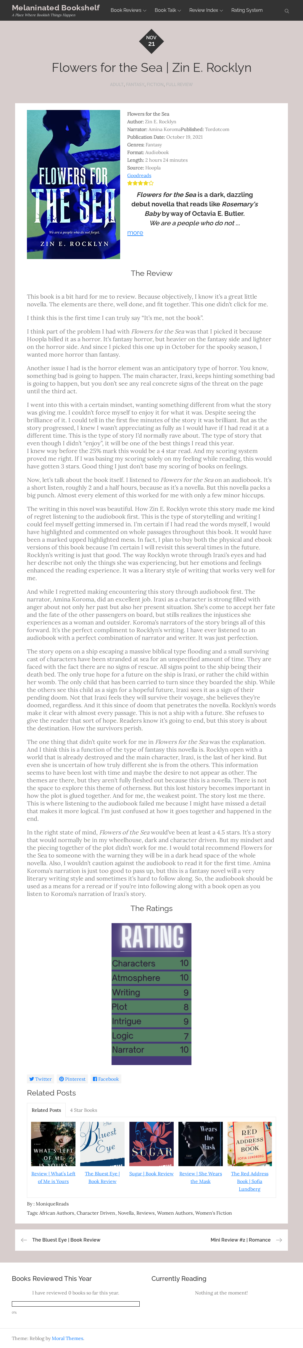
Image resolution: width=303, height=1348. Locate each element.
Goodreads (139, 175)
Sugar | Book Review (151, 1174)
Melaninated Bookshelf (56, 7)
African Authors (56, 1213)
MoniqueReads (52, 1204)
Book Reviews (126, 10)
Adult (117, 84)
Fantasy (135, 84)
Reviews (145, 1213)
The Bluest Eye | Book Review (102, 1177)
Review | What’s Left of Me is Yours (53, 1177)
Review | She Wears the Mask (200, 1177)
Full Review (179, 84)
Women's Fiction (213, 1213)
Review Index (203, 10)
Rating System (247, 10)
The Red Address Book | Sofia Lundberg (249, 1181)
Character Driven (96, 1213)
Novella (126, 1213)
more (135, 232)
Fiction (155, 84)
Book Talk (165, 10)
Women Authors (175, 1213)
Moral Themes (67, 1338)
